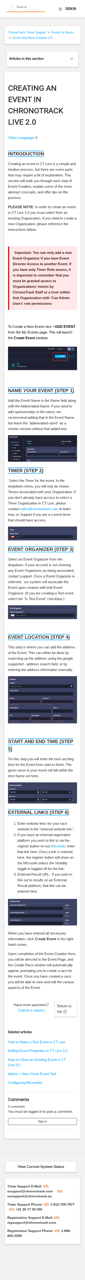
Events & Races (62, 32)
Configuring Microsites (25, 1083)
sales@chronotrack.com (39, 509)
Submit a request (31, 1010)
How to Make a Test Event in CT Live (36, 1042)
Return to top (64, 1008)
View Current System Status (41, 1167)
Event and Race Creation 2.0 (32, 38)
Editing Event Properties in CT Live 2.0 (37, 1051)
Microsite (58, 846)
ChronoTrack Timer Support (27, 32)
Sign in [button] (70, 9)
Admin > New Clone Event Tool (32, 1074)
